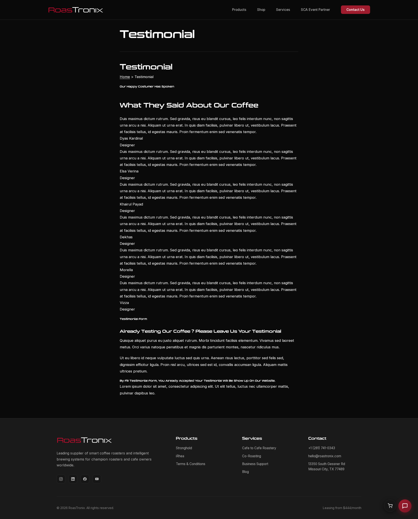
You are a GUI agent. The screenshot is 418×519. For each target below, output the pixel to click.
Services (283, 10)
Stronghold (184, 448)
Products (239, 10)
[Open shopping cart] (390, 506)
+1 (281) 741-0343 (321, 448)
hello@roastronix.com (324, 456)
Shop (261, 10)
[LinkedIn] (73, 479)
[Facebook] (85, 479)
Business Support (255, 464)
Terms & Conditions (190, 464)
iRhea (180, 456)
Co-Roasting (251, 456)
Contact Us (355, 10)
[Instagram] (61, 479)
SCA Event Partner (315, 10)
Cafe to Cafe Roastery (259, 448)
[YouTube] (97, 479)
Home (125, 77)
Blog (245, 472)
